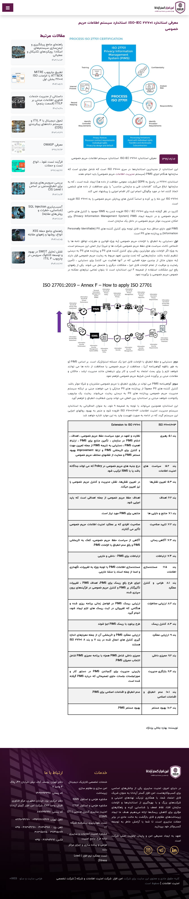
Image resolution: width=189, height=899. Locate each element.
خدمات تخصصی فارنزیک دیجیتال (87, 782)
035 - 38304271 (45, 839)
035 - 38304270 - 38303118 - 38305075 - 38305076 (39, 829)
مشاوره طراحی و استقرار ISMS (90, 799)
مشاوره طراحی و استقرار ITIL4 (90, 805)
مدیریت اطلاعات (125, 174)
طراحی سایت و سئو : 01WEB (26, 878)
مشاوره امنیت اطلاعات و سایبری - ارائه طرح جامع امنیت (87, 836)
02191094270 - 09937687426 (32, 819)
